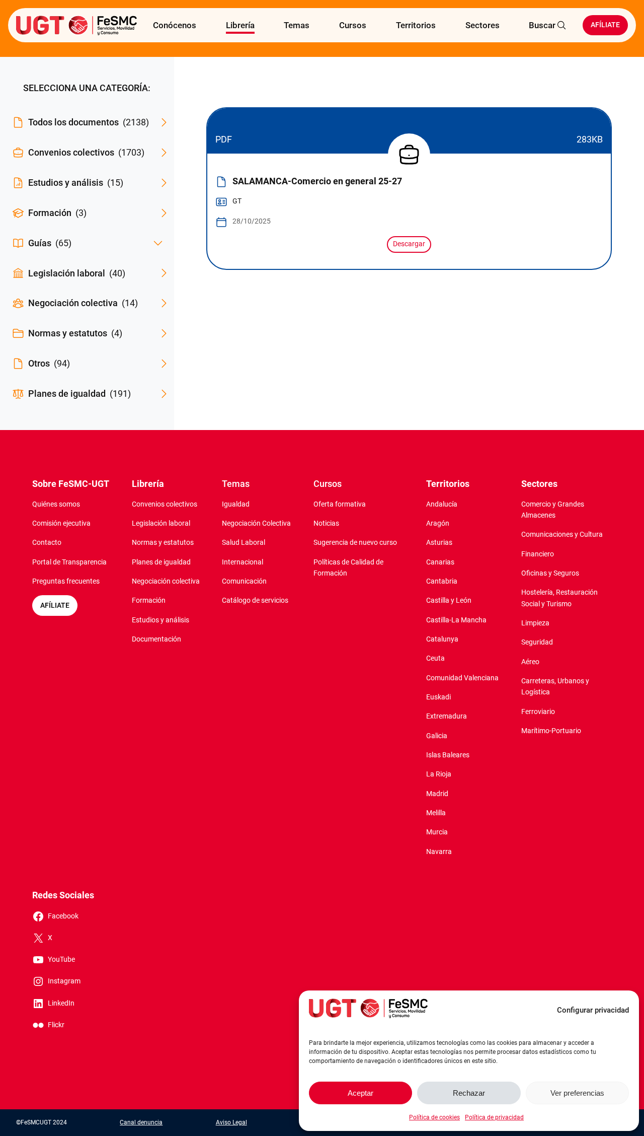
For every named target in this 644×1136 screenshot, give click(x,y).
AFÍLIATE (54, 605)
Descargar (409, 244)
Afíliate (605, 25)
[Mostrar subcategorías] (158, 243)
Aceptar (360, 1093)
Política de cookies (434, 1117)
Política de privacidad (494, 1117)
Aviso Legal (231, 1122)
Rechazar (469, 1093)
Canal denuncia (141, 1122)
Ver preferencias (577, 1093)
